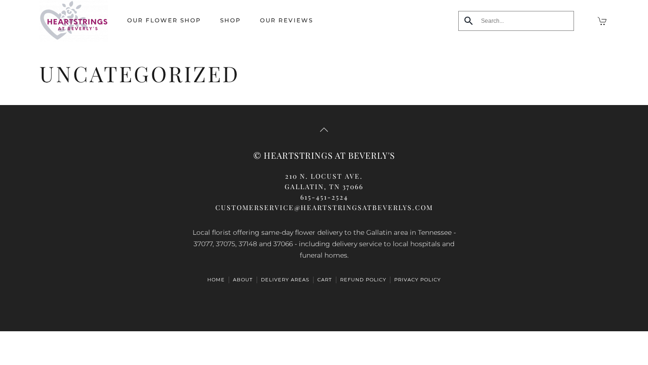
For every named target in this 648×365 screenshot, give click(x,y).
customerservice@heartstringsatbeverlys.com (324, 207)
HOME (216, 280)
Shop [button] (230, 20)
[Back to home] (73, 20)
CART (324, 280)
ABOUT (243, 280)
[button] (324, 129)
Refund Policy (363, 280)
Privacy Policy (417, 280)
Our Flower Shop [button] (164, 20)
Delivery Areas (285, 280)
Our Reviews (286, 20)
